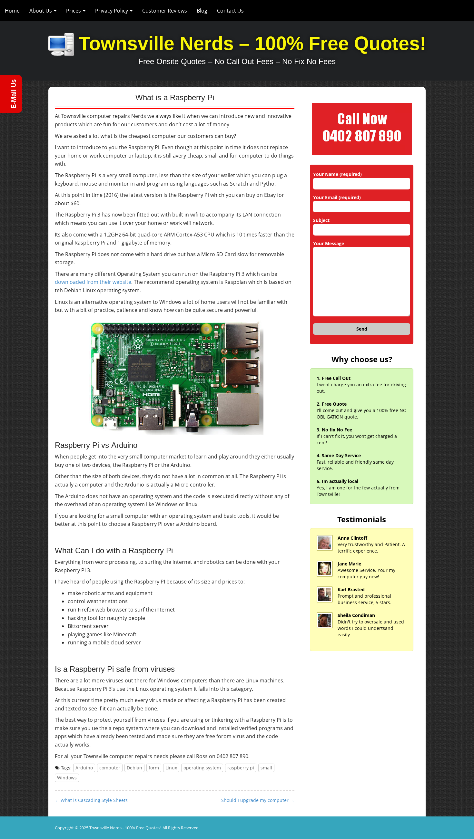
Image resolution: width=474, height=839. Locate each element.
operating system (202, 768)
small (266, 768)
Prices (74, 10)
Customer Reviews (164, 10)
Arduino (84, 768)
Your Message (328, 243)
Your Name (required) (337, 174)
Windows (67, 778)
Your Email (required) (337, 197)
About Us (41, 10)
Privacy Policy (112, 10)
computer (109, 768)
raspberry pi (240, 768)
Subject (321, 220)
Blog (202, 10)
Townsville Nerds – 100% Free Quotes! (252, 43)
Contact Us (230, 10)
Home (12, 10)
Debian (134, 768)
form (154, 768)
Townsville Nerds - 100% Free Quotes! (125, 828)
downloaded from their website (93, 281)
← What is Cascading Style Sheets (91, 800)
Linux (171, 768)
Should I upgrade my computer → (257, 800)
